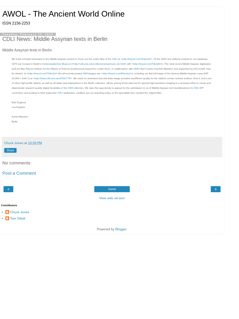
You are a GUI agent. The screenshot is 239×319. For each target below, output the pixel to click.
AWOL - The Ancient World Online (63, 13)
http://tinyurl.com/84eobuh (117, 73)
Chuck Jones (19, 212)
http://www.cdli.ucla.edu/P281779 (52, 78)
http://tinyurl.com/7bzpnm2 (136, 59)
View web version (112, 198)
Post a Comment (19, 173)
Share (10, 150)
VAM (136, 68)
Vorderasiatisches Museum (56, 64)
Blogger (121, 229)
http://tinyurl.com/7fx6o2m (42, 73)
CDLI (114, 59)
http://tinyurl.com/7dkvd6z (147, 64)
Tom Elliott (17, 218)
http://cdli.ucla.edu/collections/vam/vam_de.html (99, 64)
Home (112, 189)
